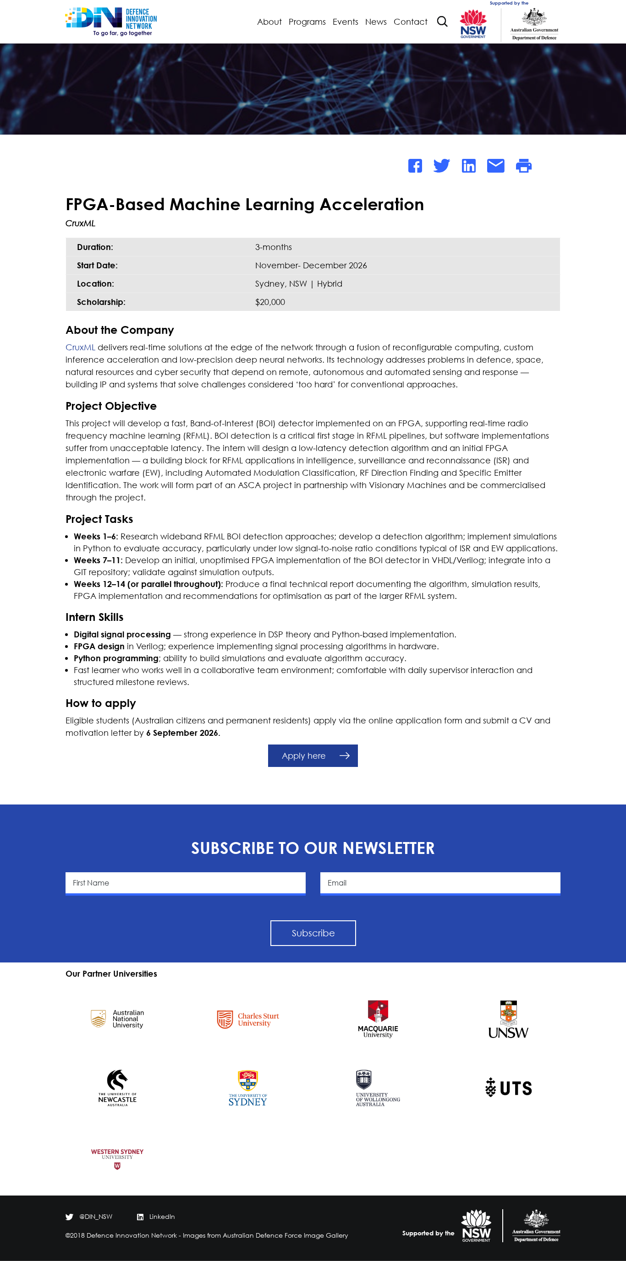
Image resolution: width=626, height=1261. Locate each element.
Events (345, 22)
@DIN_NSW (95, 1216)
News (376, 22)
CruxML (80, 347)
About (269, 22)
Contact (411, 22)
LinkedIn (162, 1216)
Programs (307, 22)
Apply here (304, 755)
